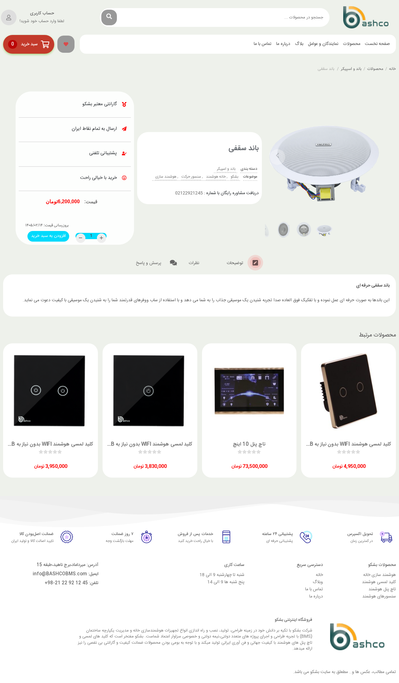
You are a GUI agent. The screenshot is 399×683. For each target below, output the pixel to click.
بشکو (234, 177)
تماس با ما (263, 44)
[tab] (245, 262)
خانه (392, 69)
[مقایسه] (342, 461)
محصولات (351, 44)
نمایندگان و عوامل (323, 44)
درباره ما (283, 44)
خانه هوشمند (216, 177)
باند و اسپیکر (351, 69)
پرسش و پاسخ (149, 263)
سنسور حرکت (191, 177)
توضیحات (235, 263)
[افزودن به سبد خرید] (366, 461)
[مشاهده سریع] (354, 461)
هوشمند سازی (165, 177)
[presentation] (277, 157)
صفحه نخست (377, 44)
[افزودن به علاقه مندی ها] (330, 461)
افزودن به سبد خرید (48, 235)
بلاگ (299, 44)
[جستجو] (109, 17)
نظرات (194, 263)
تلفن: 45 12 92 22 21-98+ (72, 583)
